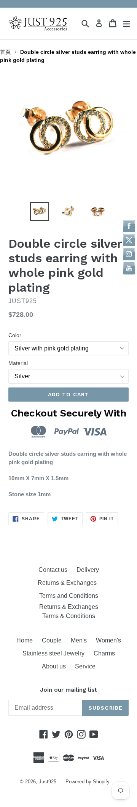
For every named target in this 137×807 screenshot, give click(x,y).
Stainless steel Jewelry (53, 653)
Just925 (47, 781)
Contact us (52, 570)
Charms (104, 653)
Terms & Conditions (68, 616)
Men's (79, 640)
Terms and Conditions (68, 595)
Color (14, 335)
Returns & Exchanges (69, 582)
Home (24, 640)
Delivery (87, 570)
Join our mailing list (68, 689)
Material (18, 363)
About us (54, 666)
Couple (52, 640)
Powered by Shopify (87, 781)
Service (85, 666)
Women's (108, 640)
